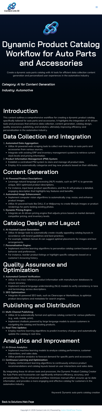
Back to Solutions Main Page (18, 401)
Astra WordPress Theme (71, 410)
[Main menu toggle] (97, 7)
